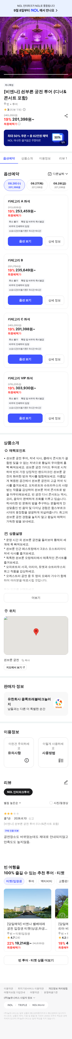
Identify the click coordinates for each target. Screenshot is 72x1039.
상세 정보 (54, 241)
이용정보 (45, 158)
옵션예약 (9, 158)
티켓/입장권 (14, 881)
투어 (31, 881)
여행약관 (34, 992)
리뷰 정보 (24, 109)
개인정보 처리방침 (58, 988)
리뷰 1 (63, 158)
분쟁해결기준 (51, 992)
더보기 (36, 597)
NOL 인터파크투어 (18, 792)
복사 (27, 660)
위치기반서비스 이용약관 (31, 988)
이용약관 (8, 988)
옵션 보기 (25, 241)
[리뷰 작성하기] (66, 782)
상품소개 (27, 158)
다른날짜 (58, 174)
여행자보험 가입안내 (14, 992)
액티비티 (46, 881)
